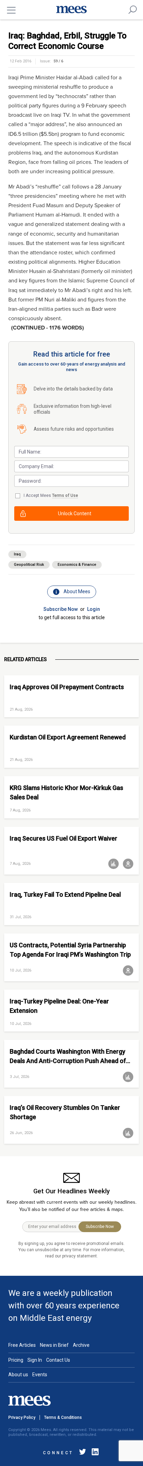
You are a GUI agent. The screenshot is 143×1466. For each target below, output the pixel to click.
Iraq (17, 554)
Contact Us (58, 1360)
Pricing (15, 1360)
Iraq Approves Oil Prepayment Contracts (67, 687)
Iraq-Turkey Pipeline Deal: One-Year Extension (59, 1006)
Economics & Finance (77, 564)
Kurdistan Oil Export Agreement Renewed (68, 737)
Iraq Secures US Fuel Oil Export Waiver (63, 838)
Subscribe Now (60, 609)
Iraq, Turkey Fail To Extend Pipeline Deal (65, 894)
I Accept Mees (51, 495)
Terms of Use (65, 495)
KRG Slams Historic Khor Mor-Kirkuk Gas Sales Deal (66, 792)
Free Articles (22, 1345)
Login (93, 609)
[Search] (132, 9)
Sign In (34, 1360)
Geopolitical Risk (29, 564)
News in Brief (54, 1345)
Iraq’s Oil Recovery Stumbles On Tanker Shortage (65, 1112)
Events (39, 1374)
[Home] (71, 10)
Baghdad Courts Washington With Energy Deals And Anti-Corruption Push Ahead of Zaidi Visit (68, 1056)
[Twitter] (82, 1453)
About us (18, 1374)
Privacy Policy (21, 1417)
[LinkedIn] (94, 1453)
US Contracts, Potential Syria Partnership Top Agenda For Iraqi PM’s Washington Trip (70, 949)
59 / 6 (58, 61)
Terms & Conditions (63, 1417)
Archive (81, 1345)
